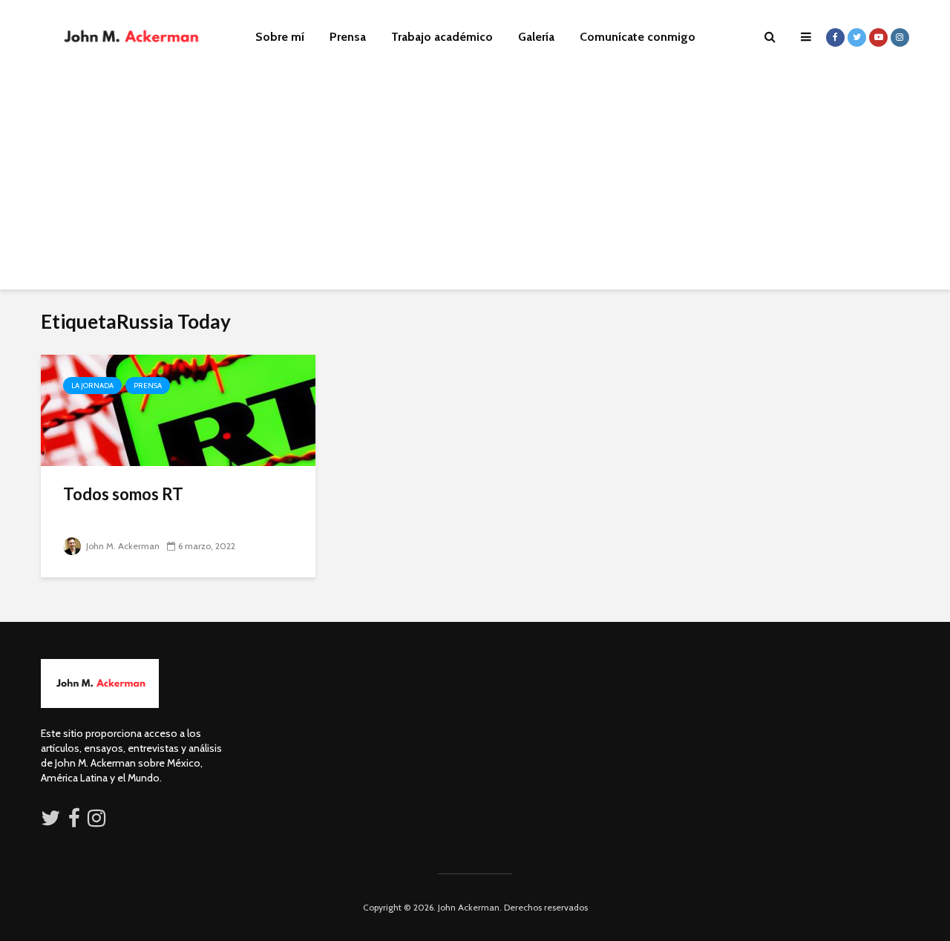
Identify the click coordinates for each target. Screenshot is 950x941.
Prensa (348, 37)
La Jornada (92, 385)
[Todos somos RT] (178, 409)
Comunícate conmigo (637, 37)
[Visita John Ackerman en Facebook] (74, 821)
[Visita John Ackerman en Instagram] (98, 821)
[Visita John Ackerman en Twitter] (50, 821)
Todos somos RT (123, 494)
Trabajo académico (442, 37)
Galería (536, 37)
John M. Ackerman (122, 545)
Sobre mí (279, 37)
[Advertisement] (475, 185)
